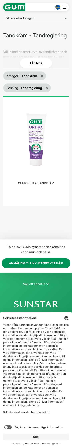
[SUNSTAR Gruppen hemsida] (36, 304)
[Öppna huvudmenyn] (65, 7)
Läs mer (36, 63)
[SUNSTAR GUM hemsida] (14, 7)
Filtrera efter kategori (20, 18)
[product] (36, 151)
